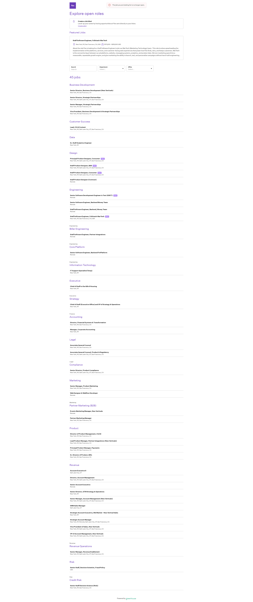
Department (103, 67)
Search (73, 67)
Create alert (82, 26)
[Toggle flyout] (123, 68)
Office (130, 67)
